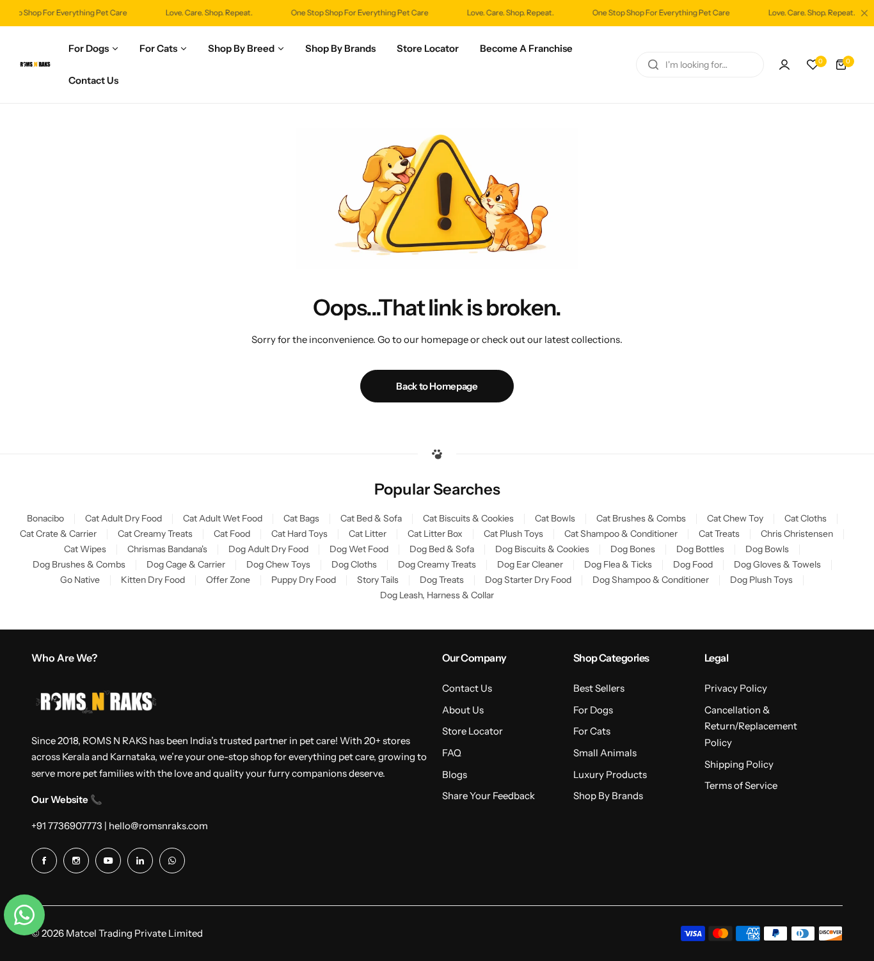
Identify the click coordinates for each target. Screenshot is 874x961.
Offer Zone (228, 579)
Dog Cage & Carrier (186, 564)
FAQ (451, 753)
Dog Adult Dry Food (268, 549)
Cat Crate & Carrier (58, 533)
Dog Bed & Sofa (441, 549)
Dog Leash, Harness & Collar (437, 595)
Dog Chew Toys (278, 564)
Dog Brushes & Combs (79, 564)
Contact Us (467, 688)
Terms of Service (740, 785)
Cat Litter (367, 533)
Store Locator (472, 731)
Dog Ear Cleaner (530, 564)
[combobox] (700, 64)
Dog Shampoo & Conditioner (650, 579)
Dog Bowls (767, 549)
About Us (463, 710)
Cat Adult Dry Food (123, 518)
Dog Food (693, 564)
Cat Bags (301, 518)
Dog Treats (442, 579)
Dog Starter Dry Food (528, 579)
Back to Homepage (436, 386)
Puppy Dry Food (303, 579)
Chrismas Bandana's (167, 549)
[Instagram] (76, 860)
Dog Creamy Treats (437, 564)
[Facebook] (44, 860)
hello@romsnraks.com (158, 826)
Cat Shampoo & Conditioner (621, 533)
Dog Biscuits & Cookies (542, 549)
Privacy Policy (735, 688)
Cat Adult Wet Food (222, 518)
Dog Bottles (700, 549)
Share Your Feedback (488, 796)
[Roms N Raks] (35, 64)
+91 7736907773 (66, 826)
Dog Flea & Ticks (618, 564)
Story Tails (378, 579)
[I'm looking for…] (653, 64)
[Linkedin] (140, 860)
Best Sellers (598, 688)
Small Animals (605, 753)
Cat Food (232, 533)
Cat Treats (719, 533)
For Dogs (593, 710)
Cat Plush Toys (513, 533)
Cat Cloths (805, 518)
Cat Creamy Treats (155, 533)
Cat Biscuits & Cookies (468, 518)
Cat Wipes (85, 549)
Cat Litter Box (435, 533)
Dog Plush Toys (761, 579)
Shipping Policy (739, 764)
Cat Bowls (555, 518)
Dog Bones (632, 549)
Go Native (80, 579)
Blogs (454, 774)
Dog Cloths (354, 564)
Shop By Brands (608, 796)
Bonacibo (45, 518)
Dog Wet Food (359, 549)
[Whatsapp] (172, 860)
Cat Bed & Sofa (371, 518)
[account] (784, 65)
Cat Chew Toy (735, 518)
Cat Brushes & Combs (641, 518)
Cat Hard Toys (299, 533)
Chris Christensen (797, 533)
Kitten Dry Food (153, 579)
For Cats (591, 731)
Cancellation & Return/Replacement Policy (750, 726)
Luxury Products (610, 774)
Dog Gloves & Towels (777, 564)
